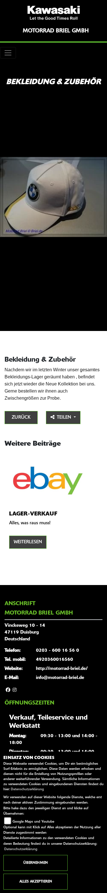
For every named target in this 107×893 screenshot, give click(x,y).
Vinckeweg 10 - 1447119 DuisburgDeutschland (25, 632)
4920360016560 (54, 659)
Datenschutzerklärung (27, 789)
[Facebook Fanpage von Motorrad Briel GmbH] (8, 690)
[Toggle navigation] (8, 52)
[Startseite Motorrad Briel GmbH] (53, 13)
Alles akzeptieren (35, 881)
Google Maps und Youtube (33, 821)
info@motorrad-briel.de (60, 678)
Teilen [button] (64, 417)
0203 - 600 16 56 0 (57, 650)
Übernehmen (35, 863)
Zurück (21, 417)
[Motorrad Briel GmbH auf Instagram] (14, 690)
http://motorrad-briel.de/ (62, 668)
